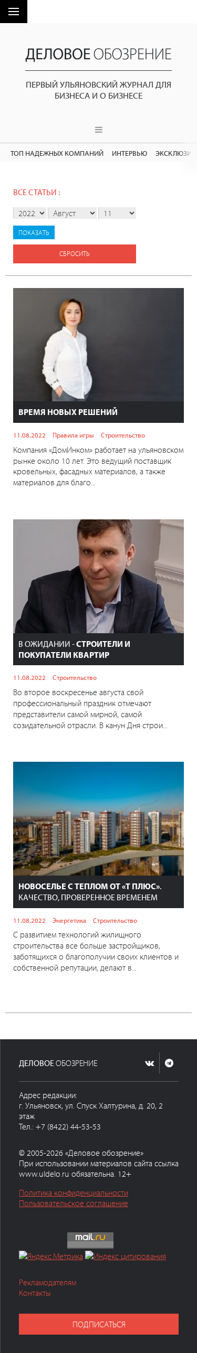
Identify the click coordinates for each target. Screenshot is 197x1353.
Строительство (123, 435)
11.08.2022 (29, 435)
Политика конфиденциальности (73, 1192)
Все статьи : (36, 192)
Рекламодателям (47, 1282)
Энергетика (69, 920)
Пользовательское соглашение (73, 1203)
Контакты (35, 1292)
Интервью (129, 153)
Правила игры (73, 435)
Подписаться (99, 1324)
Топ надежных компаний (57, 153)
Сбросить (74, 253)
